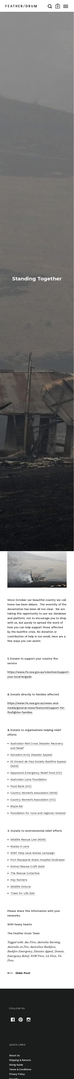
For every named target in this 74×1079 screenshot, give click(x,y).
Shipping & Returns (20, 1060)
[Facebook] (12, 1020)
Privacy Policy (17, 1074)
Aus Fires (30, 942)
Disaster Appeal (43, 951)
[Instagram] (28, 1020)
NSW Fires (37, 956)
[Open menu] (65, 6)
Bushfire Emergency (19, 951)
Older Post (22, 973)
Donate (59, 951)
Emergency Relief (18, 956)
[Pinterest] (20, 1020)
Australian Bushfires (43, 947)
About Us (14, 1055)
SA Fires (51, 956)
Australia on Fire (18, 947)
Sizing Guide (16, 1064)
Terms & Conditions (20, 1069)
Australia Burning (48, 942)
